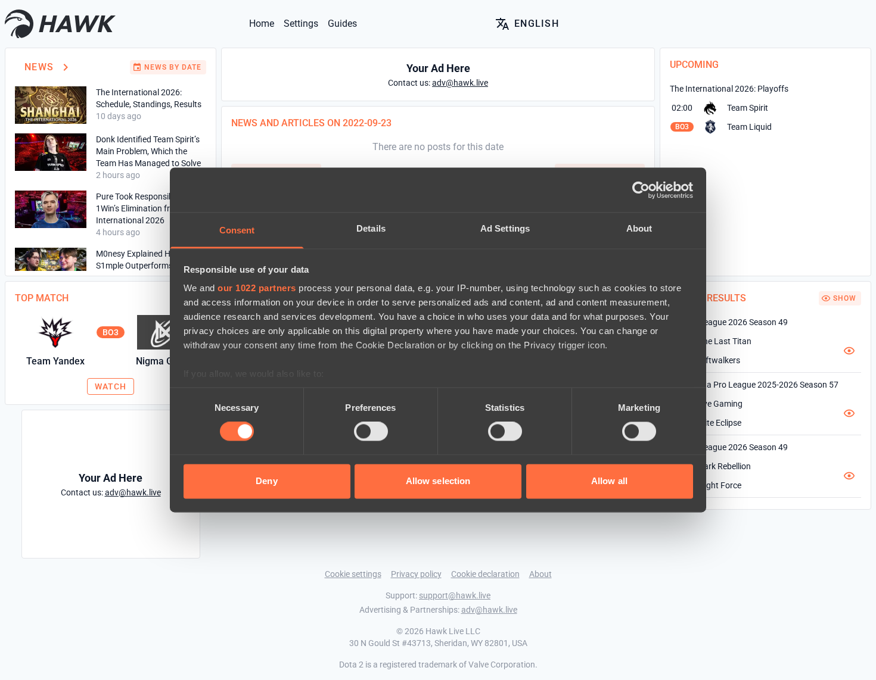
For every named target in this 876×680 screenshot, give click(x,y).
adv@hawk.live (489, 610)
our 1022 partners (257, 288)
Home (261, 23)
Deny (266, 481)
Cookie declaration (485, 574)
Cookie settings (353, 574)
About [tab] (639, 228)
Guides (342, 23)
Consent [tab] (237, 230)
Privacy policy (416, 574)
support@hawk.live (454, 595)
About (540, 574)
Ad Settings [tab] (505, 228)
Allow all (609, 481)
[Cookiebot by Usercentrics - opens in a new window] (641, 190)
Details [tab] (371, 228)
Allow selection (438, 481)
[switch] (371, 431)
